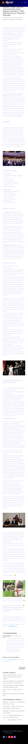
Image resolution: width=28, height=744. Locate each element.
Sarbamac (5, 702)
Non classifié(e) (10, 19)
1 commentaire (18, 19)
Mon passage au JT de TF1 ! (15, 719)
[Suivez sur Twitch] (15, 737)
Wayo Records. (13, 626)
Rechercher (22, 668)
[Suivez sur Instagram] (9, 737)
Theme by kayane (8, 733)
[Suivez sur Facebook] (4, 737)
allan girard (6, 711)
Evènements (20, 17)
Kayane (6, 17)
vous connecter (13, 659)
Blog (16, 17)
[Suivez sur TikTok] (12, 737)
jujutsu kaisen (6, 706)
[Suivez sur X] (7, 737)
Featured (5, 19)
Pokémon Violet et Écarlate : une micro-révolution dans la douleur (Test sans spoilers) (12, 676)
